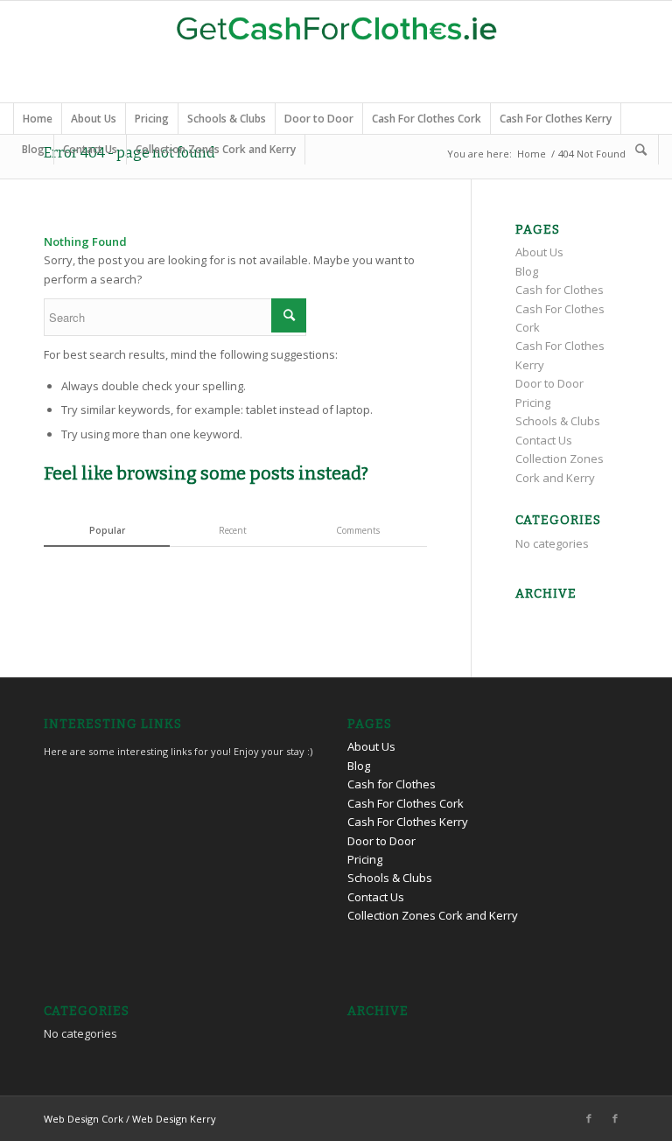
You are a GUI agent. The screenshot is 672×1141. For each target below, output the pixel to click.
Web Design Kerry (174, 1118)
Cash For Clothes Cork (426, 118)
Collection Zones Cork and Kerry (216, 149)
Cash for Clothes (559, 290)
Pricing (152, 118)
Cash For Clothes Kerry (556, 118)
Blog (33, 149)
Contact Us (90, 149)
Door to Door (319, 118)
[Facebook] (589, 1118)
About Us (93, 118)
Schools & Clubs (226, 118)
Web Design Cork (83, 1118)
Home (37, 118)
